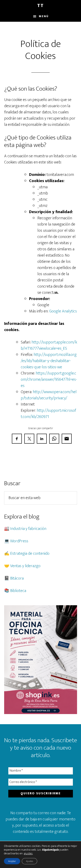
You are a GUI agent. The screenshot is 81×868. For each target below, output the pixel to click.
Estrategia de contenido (29, 553)
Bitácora (17, 578)
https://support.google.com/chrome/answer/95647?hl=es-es (49, 379)
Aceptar (12, 861)
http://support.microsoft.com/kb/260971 (48, 413)
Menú (44, 16)
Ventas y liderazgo (25, 565)
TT (40, 5)
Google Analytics (63, 311)
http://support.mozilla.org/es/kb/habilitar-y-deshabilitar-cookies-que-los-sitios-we (49, 361)
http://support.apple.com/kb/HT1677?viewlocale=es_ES (49, 345)
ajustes (28, 853)
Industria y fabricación (28, 528)
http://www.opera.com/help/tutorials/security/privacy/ (49, 395)
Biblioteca (18, 590)
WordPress (19, 541)
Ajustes (29, 861)
